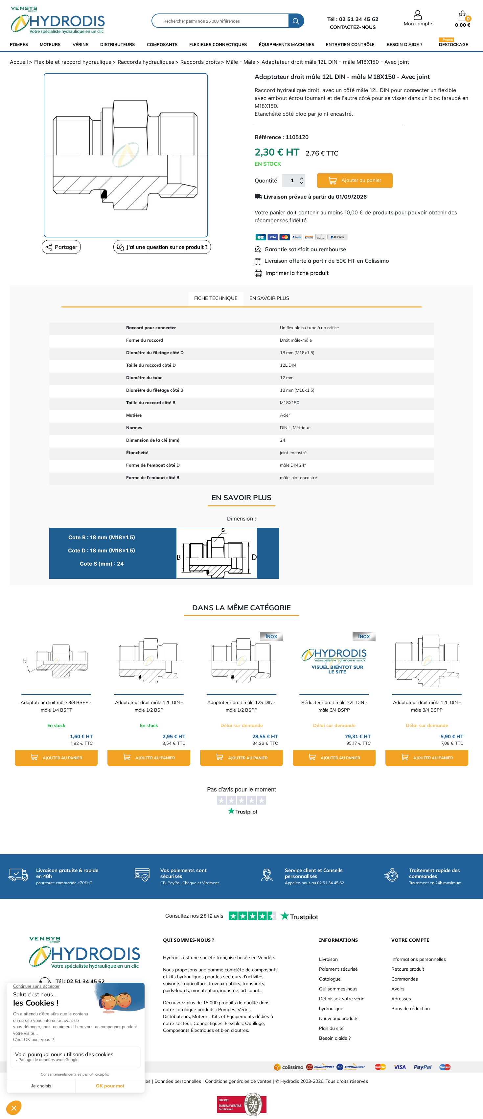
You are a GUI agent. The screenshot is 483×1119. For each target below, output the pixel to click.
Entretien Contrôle (350, 44)
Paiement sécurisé (338, 969)
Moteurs (50, 44)
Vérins (80, 44)
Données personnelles (177, 1081)
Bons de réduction (410, 1008)
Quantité (266, 180)
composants (162, 44)
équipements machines (286, 44)
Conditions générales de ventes (238, 1081)
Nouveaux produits (338, 1018)
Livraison (328, 959)
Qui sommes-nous (338, 989)
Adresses (401, 999)
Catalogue (330, 979)
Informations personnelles (418, 959)
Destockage (453, 44)
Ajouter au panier (360, 180)
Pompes (19, 44)
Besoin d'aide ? (404, 44)
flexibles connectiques (218, 44)
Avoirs (397, 989)
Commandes (404, 979)
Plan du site (331, 1028)
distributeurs (117, 44)
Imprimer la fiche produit (297, 272)
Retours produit (407, 969)
